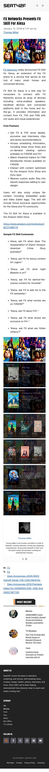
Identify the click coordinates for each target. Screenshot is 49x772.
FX (8, 572)
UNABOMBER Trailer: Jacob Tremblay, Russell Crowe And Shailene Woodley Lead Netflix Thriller (36, 620)
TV (8, 567)
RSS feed (10, 763)
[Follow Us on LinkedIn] (33, 740)
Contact (19, 763)
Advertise (41, 763)
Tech (5, 712)
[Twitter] (23, 559)
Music (5, 718)
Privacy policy (29, 763)
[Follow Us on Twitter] (20, 740)
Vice (5, 715)
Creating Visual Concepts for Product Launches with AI (35, 654)
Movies (6, 709)
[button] (37, 5)
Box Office (7, 721)
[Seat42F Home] (6, 740)
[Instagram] (26, 559)
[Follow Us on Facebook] (13, 740)
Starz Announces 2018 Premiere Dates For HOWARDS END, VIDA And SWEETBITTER (23, 588)
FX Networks (10, 69)
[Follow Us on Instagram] (27, 740)
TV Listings (7, 724)
